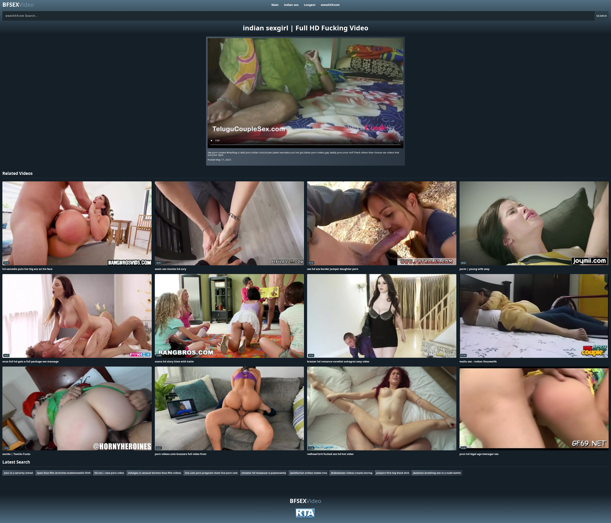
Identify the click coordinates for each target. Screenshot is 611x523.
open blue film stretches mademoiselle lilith (64, 472)
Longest (309, 5)
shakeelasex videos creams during (351, 472)
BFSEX (18, 4)
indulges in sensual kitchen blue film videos (154, 472)
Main (275, 5)
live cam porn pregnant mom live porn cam (211, 472)
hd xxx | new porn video (109, 472)
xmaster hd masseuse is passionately (264, 472)
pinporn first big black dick (392, 472)
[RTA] (305, 517)
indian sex (291, 5)
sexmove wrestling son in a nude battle (437, 472)
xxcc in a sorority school (18, 472)
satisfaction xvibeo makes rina (308, 472)
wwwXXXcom (330, 5)
